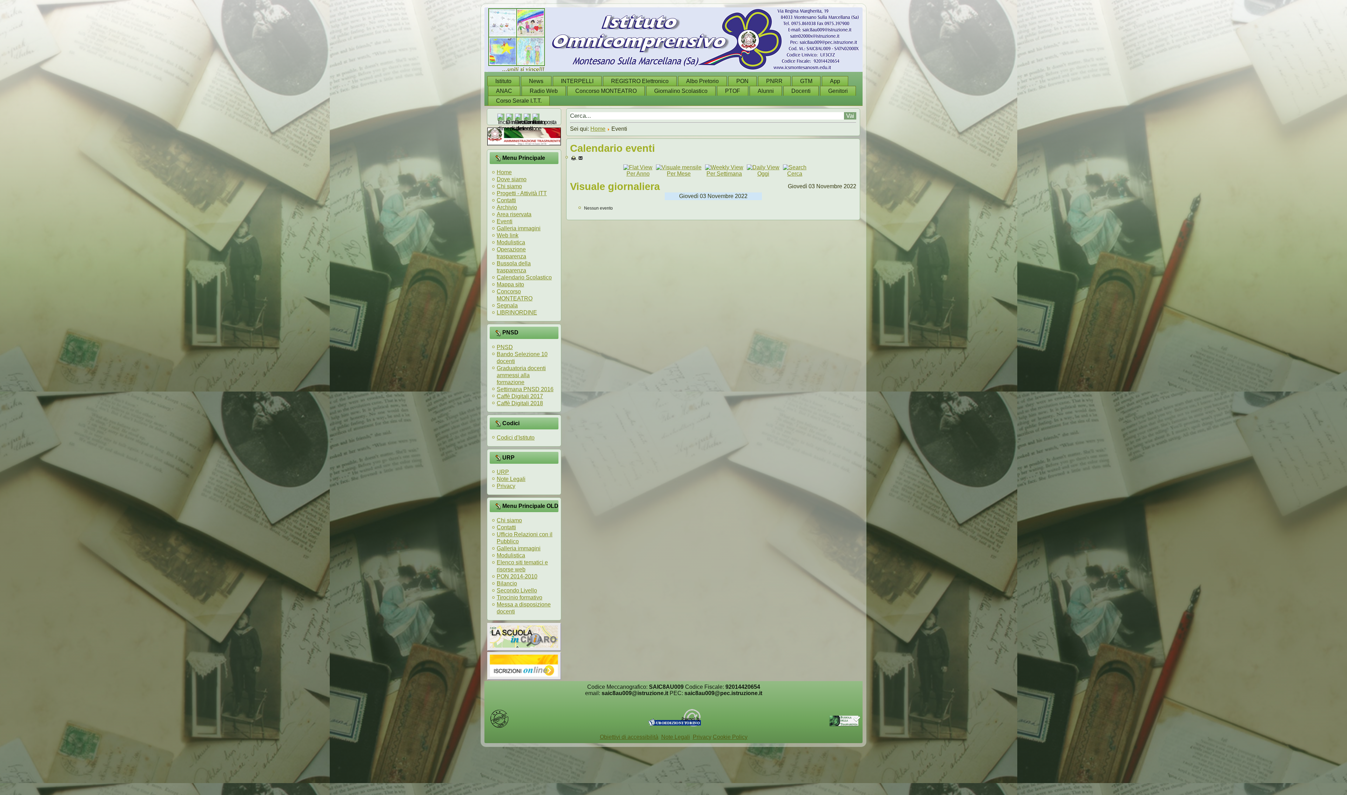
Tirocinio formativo (519, 597)
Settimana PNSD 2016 (525, 389)
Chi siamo (509, 186)
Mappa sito (510, 284)
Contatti (506, 200)
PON (742, 81)
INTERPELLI (577, 81)
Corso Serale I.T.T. (519, 101)
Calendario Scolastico (524, 277)
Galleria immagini (519, 228)
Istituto (503, 81)
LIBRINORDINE (517, 312)
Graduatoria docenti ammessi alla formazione (521, 375)
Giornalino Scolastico (681, 91)
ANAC (504, 91)
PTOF (732, 91)
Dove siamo (512, 179)
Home (504, 172)
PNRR (774, 81)
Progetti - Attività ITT (522, 193)
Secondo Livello (517, 590)
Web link (507, 235)
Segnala (507, 305)
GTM (806, 81)
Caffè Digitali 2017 (520, 396)
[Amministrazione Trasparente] (524, 144)
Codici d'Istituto (516, 438)
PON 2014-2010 (517, 576)
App (835, 81)
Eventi (504, 221)
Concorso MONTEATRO (606, 91)
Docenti (801, 91)
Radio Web (544, 91)
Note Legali (511, 479)
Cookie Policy (730, 737)
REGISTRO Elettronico (640, 81)
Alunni (766, 91)
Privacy (506, 486)
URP (503, 472)
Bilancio (507, 583)
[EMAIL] (580, 157)
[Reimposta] (544, 122)
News (536, 81)
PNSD (505, 347)
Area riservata (514, 214)
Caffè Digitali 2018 (520, 403)
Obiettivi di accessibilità (629, 737)
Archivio (507, 207)
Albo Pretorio (702, 81)
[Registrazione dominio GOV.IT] (499, 726)
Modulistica (511, 242)
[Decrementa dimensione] (528, 128)
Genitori (838, 91)
